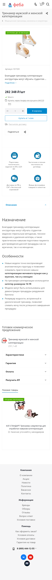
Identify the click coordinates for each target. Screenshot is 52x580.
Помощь (26, 526)
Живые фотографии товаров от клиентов (36, 186)
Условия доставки (26, 538)
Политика (26, 486)
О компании (26, 475)
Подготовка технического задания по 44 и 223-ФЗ (13, 165)
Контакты (26, 493)
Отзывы (26, 512)
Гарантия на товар (26, 542)
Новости (26, 482)
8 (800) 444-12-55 (26, 548)
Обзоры (26, 508)
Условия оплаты (26, 535)
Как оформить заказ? (26, 531)
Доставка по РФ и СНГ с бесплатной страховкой (14, 187)
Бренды (26, 505)
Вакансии (26, 489)
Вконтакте (23, 557)
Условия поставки (26, 519)
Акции (26, 478)
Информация (26, 500)
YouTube (30, 557)
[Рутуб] (27, 563)
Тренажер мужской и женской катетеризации (23, 341)
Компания (26, 470)
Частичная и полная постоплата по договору (36, 164)
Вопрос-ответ (26, 516)
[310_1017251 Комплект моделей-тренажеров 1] (26, 45)
